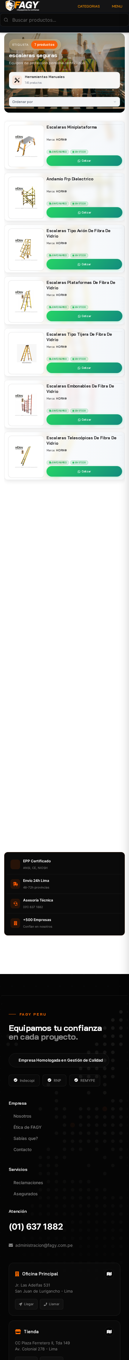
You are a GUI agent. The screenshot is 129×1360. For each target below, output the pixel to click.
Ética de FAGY (28, 1127)
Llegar (29, 1304)
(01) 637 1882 (36, 1227)
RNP (57, 1080)
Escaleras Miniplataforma (71, 127)
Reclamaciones (28, 1182)
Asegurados (26, 1193)
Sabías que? (26, 1138)
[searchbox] (64, 19)
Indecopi (27, 1080)
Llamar (54, 1304)
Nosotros (23, 1116)
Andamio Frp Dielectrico (69, 178)
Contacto (23, 1149)
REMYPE (87, 1080)
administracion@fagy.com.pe (44, 1245)
